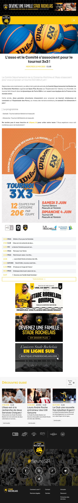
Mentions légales (35, 493)
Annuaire (63, 489)
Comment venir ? (35, 489)
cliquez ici (33, 122)
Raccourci (63, 493)
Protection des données (64, 498)
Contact (47, 489)
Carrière (47, 493)
